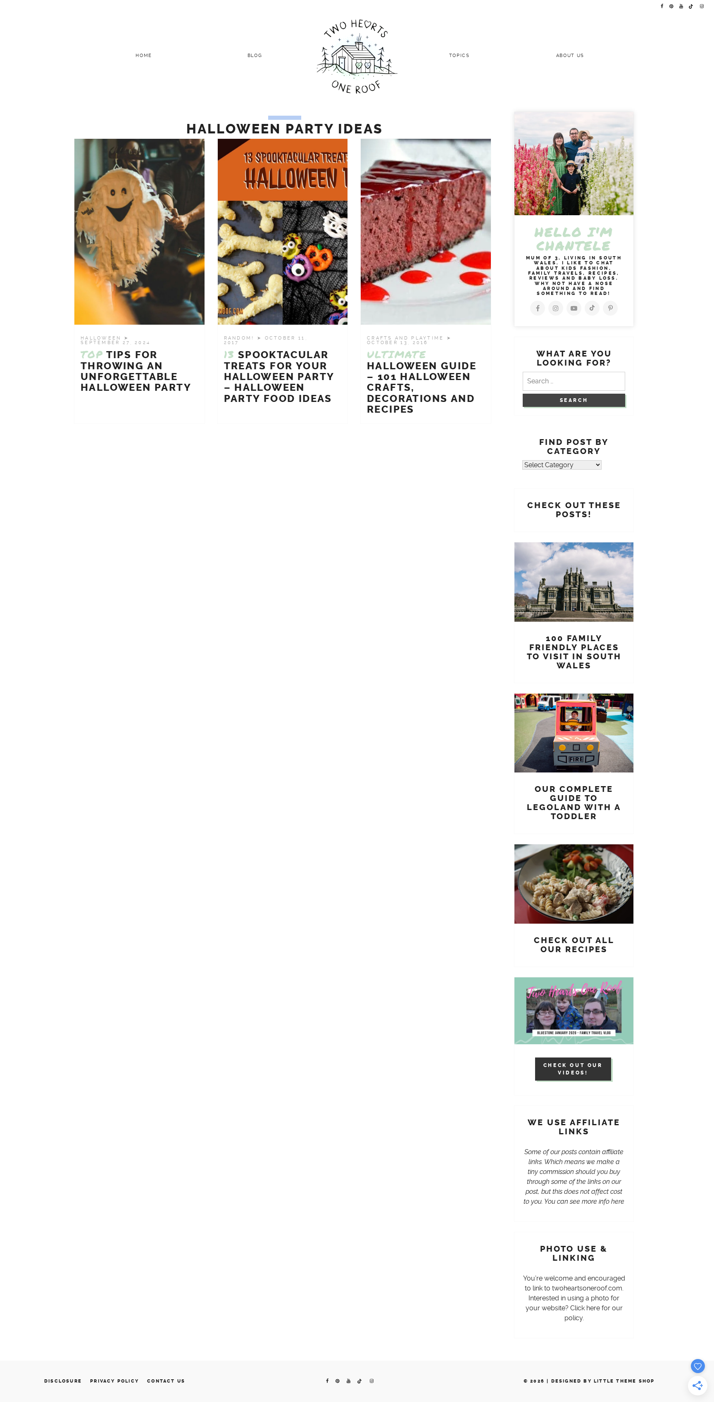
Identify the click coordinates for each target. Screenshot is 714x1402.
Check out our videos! (573, 1069)
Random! (240, 338)
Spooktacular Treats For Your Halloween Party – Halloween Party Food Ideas (279, 376)
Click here (585, 1308)
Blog (255, 55)
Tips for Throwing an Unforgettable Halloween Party (136, 371)
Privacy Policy (114, 1381)
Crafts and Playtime (407, 338)
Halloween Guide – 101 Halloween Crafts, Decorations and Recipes (421, 382)
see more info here (597, 1201)
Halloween (102, 338)
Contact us (166, 1381)
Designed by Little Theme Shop (603, 1381)
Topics (459, 55)
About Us (570, 55)
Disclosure (63, 1381)
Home (144, 55)
